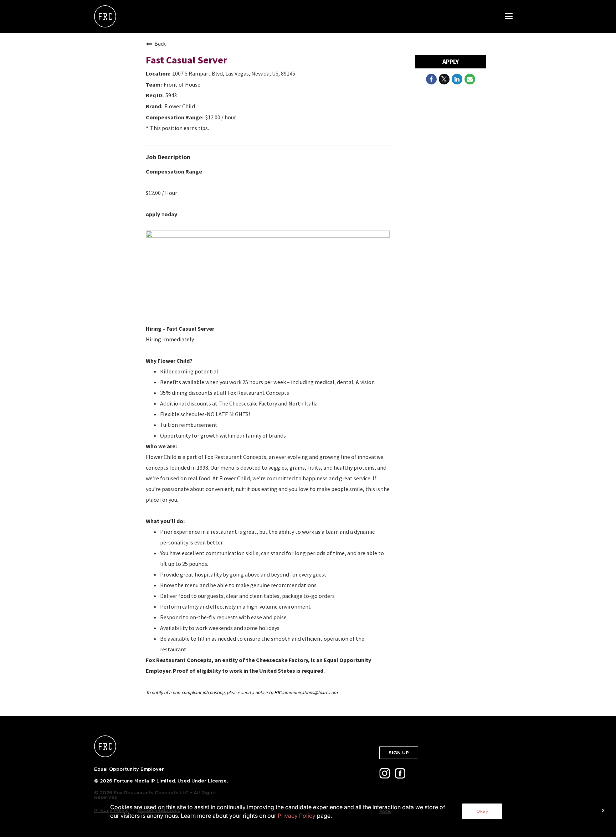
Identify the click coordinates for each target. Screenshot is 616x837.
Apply (450, 61)
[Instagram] (386, 775)
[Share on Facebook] (431, 79)
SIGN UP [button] (399, 752)
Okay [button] (482, 811)
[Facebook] (401, 775)
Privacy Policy (296, 815)
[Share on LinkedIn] (457, 79)
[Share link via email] (469, 79)
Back (160, 44)
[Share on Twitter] (444, 79)
